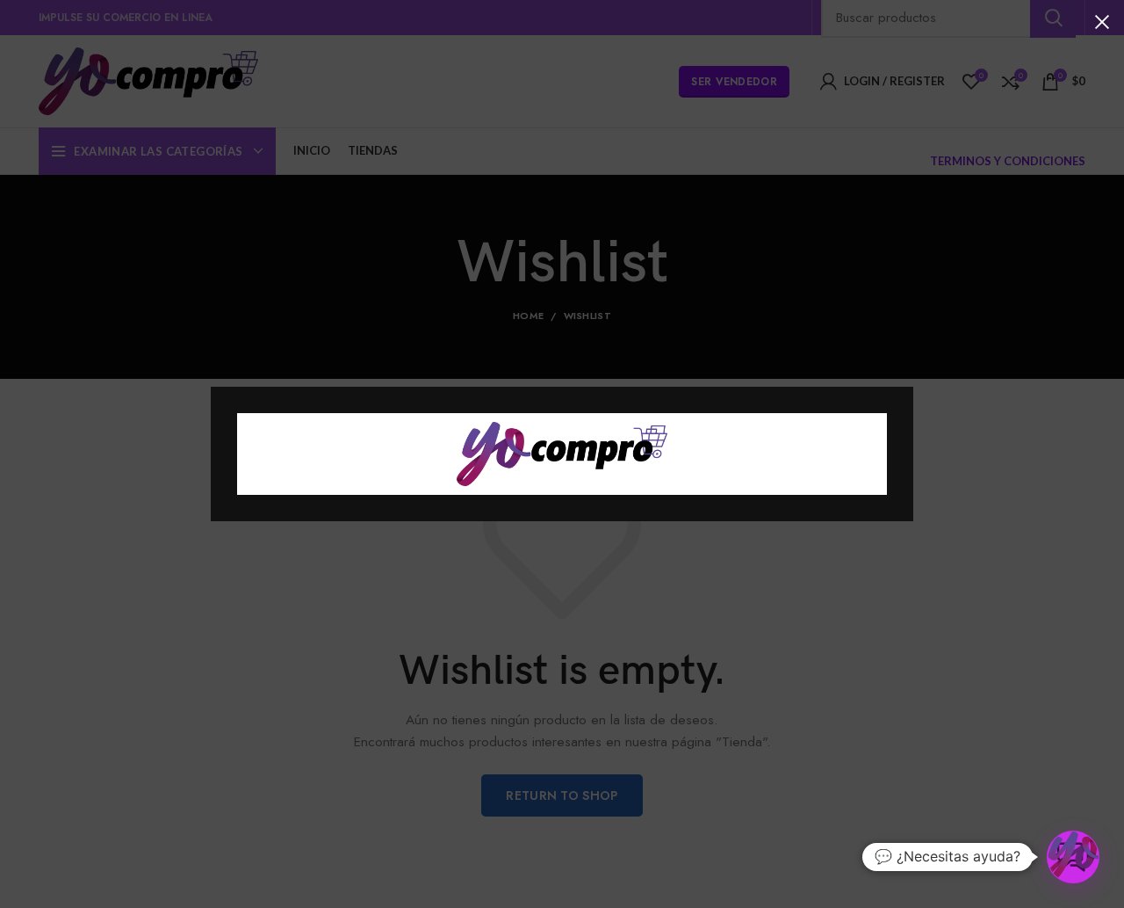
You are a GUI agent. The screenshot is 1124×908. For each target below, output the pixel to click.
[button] (1073, 857)
